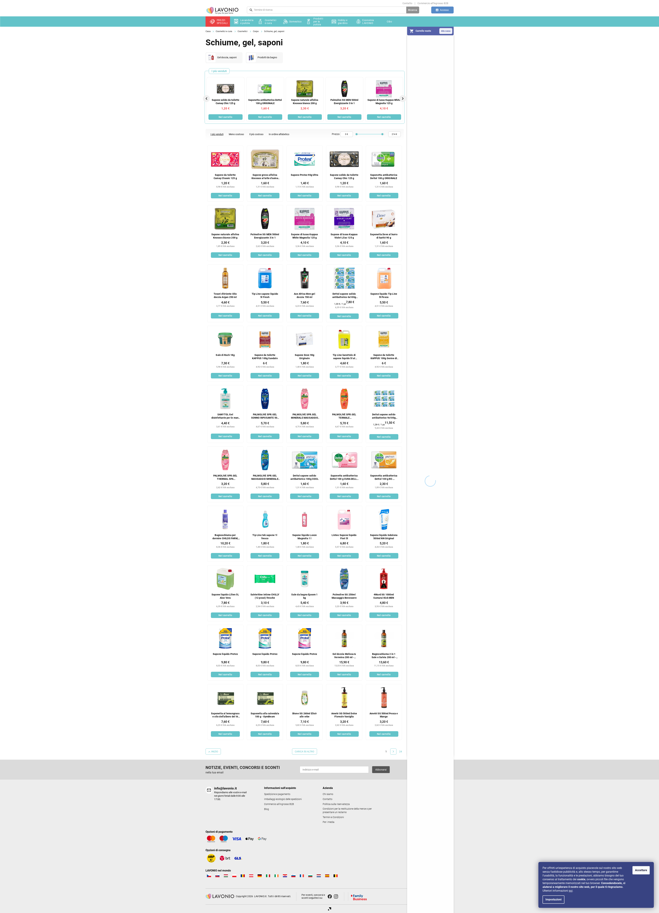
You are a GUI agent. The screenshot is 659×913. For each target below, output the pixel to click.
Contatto (407, 3)
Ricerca (412, 10)
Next (403, 98)
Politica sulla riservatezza (336, 804)
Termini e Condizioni (333, 817)
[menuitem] (218, 21)
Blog (266, 809)
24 (400, 751)
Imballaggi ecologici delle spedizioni (283, 799)
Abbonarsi (381, 769)
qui (571, 890)
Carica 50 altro (304, 751)
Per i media (328, 822)
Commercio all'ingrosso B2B (279, 804)
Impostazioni (553, 899)
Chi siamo (328, 794)
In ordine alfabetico (279, 134)
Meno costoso (236, 134)
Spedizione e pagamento (277, 794)
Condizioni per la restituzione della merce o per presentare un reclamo (347, 810)
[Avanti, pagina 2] (393, 751)
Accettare (641, 870)
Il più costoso (256, 134)
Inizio (214, 751)
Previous (207, 98)
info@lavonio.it (225, 788)
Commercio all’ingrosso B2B (432, 3)
